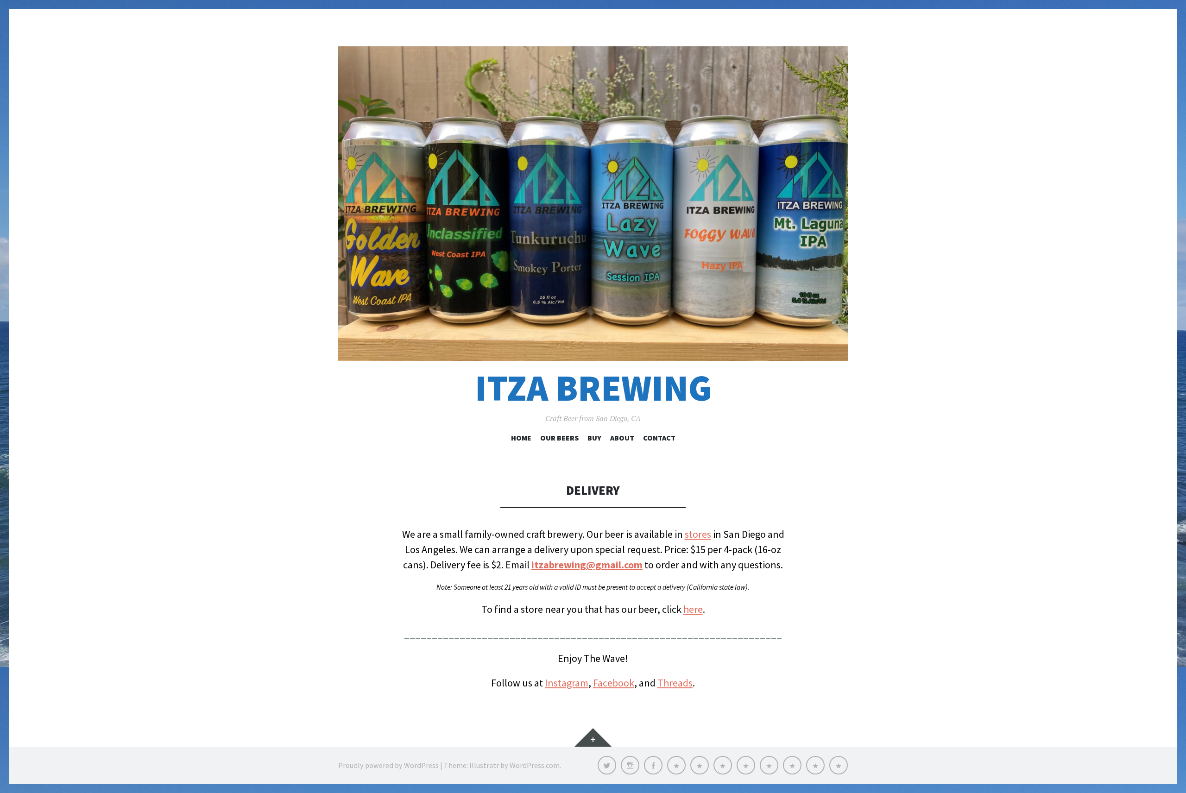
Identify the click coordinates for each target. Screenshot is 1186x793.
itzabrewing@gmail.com (587, 564)
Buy (594, 437)
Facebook (613, 682)
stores (698, 534)
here (693, 609)
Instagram (566, 682)
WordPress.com (535, 765)
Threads (675, 682)
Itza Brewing (593, 388)
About (622, 437)
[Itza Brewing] (593, 203)
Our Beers (559, 437)
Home (521, 437)
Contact (659, 437)
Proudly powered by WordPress (388, 765)
